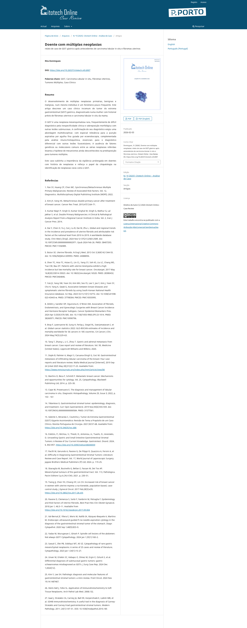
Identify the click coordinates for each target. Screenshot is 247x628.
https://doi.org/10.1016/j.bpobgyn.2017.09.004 (67, 510)
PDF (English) (144, 118)
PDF (129, 118)
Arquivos (55, 26)
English (171, 44)
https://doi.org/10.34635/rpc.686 (60, 427)
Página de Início (51, 36)
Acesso (203, 2)
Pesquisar (199, 26)
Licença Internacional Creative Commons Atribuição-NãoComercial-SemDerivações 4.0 (141, 227)
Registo (194, 2)
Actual (44, 26)
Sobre (67, 26)
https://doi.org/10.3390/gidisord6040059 (75, 444)
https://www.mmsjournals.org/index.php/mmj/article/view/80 (75, 369)
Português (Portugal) (178, 48)
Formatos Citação (133, 162)
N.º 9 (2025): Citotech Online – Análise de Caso (92, 36)
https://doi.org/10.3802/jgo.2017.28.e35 (64, 492)
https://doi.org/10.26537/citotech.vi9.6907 (70, 70)
